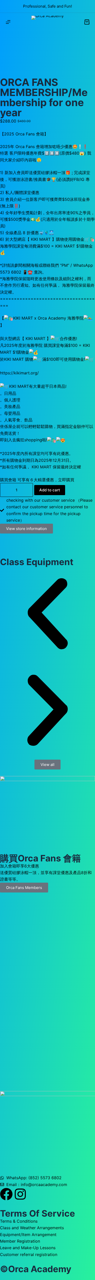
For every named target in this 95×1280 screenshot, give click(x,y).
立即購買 (66, 479)
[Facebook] (6, 1194)
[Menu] (8, 22)
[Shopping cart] (86, 22)
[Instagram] (20, 1194)
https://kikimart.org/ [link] (19, 372)
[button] (47, 614)
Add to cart (49, 490)
